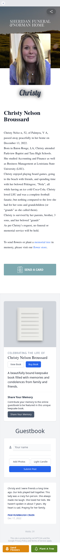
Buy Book (33, 364)
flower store (40, 247)
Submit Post (30, 469)
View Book (15, 364)
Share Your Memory (21, 414)
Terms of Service (38, 540)
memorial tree (42, 242)
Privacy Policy (21, 540)
